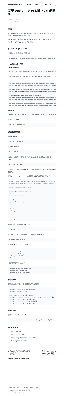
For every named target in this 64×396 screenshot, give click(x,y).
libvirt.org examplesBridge (19, 341)
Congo (18, 392)
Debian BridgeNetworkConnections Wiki (23, 338)
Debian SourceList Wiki (18, 335)
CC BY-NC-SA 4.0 (25, 390)
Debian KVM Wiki (16, 332)
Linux (10, 22)
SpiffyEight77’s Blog (15, 4)
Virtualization (16, 22)
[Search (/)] (55, 4)
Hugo (15, 392)
